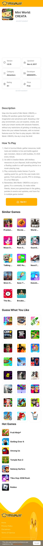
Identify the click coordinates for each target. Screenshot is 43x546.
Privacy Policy (6, 526)
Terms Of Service (8, 533)
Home (3, 523)
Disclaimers (5, 529)
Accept (36, 543)
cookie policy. (18, 544)
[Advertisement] (22, 39)
